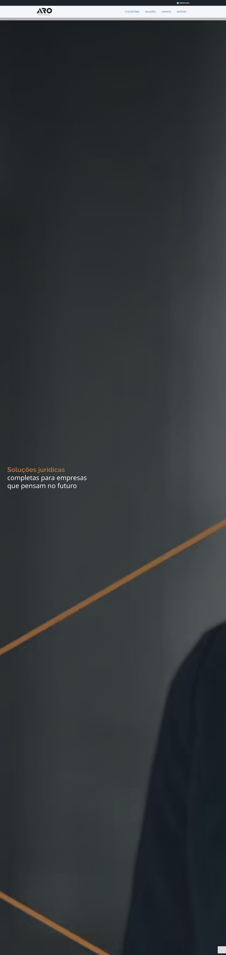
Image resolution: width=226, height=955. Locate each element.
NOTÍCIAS (181, 11)
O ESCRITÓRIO (132, 11)
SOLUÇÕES (150, 11)
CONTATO (166, 11)
